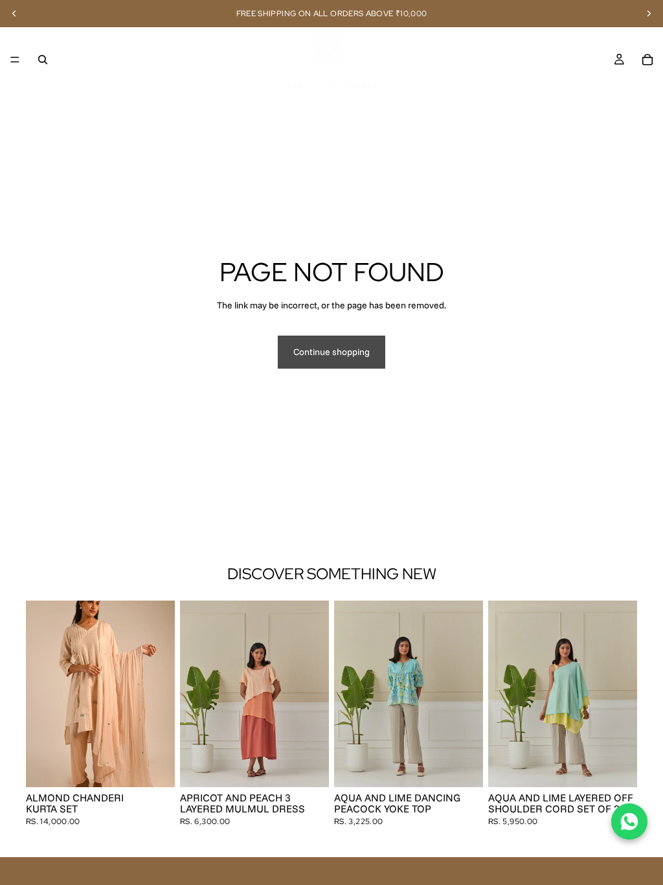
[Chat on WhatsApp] (629, 821)
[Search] (42, 59)
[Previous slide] (40, 694)
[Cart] (647, 59)
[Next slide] (160, 694)
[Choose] (154, 767)
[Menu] (15, 60)
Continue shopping (331, 352)
